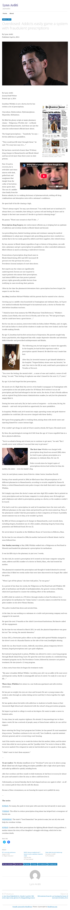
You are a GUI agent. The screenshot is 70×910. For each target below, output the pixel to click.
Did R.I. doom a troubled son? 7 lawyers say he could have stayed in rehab (33, 854)
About (12, 13)
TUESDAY (5, 811)
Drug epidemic (8, 864)
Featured (19, 864)
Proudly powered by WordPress (22, 907)
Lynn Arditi (10, 5)
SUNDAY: (5, 806)
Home (5, 13)
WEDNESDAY (7, 819)
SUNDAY (5, 827)
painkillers (53, 864)
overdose (43, 864)
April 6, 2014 (6, 19)
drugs (27, 864)
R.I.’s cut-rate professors (9, 852)
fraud (35, 864)
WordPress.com (52, 907)
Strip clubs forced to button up (54, 852)
